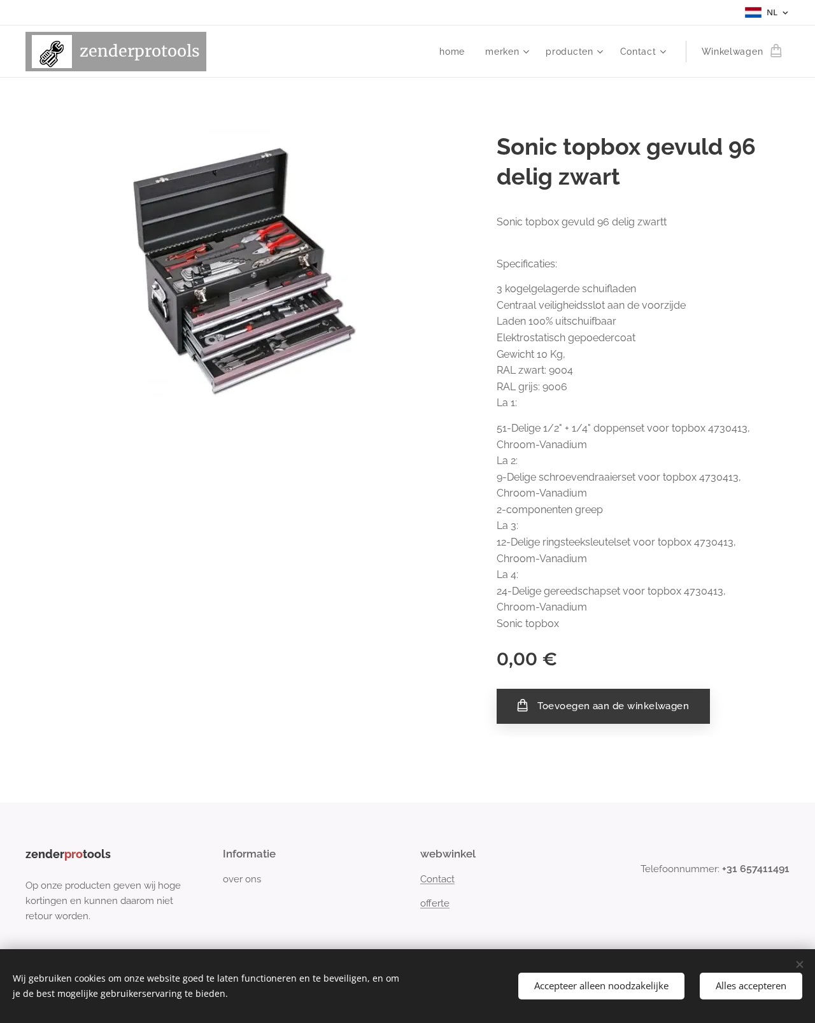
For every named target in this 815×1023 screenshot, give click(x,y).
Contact (437, 879)
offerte (435, 903)
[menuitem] (455, 51)
